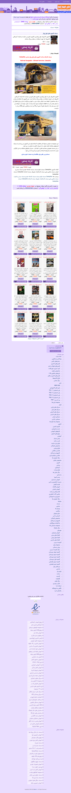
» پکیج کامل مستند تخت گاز (35, 202)
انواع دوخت (57, 470)
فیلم (60, 405)
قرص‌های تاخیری (55, 364)
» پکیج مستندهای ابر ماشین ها (49, 257)
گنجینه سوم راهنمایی (54, 562)
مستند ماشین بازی (53, 179)
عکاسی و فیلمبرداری (55, 456)
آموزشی (59, 436)
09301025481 (36, 24)
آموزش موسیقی (56, 533)
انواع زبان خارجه (55, 443)
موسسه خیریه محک (19, 17)
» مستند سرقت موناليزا (50, 284)
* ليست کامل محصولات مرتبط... (35, 339)
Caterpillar (49, 177)
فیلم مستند (39, 177)
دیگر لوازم (57, 581)
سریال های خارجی (55, 414)
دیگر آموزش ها (56, 458)
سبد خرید (57, 2)
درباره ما (50, 2)
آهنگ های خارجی (55, 540)
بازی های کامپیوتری (55, 388)
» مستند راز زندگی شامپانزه (20, 284)
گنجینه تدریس (57, 543)
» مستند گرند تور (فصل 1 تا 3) (20, 312)
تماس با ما (42, 2)
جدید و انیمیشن (56, 429)
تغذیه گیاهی (56, 485)
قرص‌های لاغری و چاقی (54, 376)
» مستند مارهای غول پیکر (50, 312)
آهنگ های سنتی (55, 535)
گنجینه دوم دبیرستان (54, 557)
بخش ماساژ (57, 439)
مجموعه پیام (56, 545)
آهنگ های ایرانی (55, 538)
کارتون (59, 424)
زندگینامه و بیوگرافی (55, 523)
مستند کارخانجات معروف (42, 179)
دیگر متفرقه (57, 528)
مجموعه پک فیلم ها (55, 422)
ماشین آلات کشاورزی (54, 494)
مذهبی (58, 506)
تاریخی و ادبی (56, 516)
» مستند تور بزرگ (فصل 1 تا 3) (35, 257)
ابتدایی (58, 569)
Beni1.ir (35, 789)
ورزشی (58, 465)
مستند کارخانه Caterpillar (28, 179)
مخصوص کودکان (55, 446)
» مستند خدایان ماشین (21, 202)
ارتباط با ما (58, 586)
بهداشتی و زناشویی (56, 359)
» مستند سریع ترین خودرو (20, 229)
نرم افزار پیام (56, 567)
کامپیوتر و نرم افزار (55, 453)
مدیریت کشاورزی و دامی (55, 482)
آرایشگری (57, 468)
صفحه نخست (66, 2)
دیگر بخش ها (56, 472)
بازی (60, 383)
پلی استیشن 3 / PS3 (54, 395)
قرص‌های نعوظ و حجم (54, 366)
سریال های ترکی (56, 410)
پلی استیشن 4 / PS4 (54, 398)
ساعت (58, 574)
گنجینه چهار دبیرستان (54, 552)
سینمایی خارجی (56, 419)
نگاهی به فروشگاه (56, 588)
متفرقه (56, 28)
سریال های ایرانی (55, 407)
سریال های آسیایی (55, 412)
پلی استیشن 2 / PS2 (54, 393)
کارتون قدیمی (56, 427)
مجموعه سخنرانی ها (55, 526)
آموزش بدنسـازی (56, 480)
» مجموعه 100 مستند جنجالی (35, 284)
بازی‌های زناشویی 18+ (54, 373)
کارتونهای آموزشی (55, 431)
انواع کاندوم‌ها (56, 378)
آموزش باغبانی (56, 489)
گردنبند (58, 576)
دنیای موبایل (57, 514)
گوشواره (58, 579)
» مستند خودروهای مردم (35, 229)
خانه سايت (58, 357)
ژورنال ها (57, 509)
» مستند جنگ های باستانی (49, 202)
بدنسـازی (59, 475)
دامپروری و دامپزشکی (54, 497)
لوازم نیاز (59, 571)
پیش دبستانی (56, 547)
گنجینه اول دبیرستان (54, 559)
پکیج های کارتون (55, 434)
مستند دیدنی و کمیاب (19, 177)
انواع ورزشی (57, 448)
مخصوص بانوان (56, 371)
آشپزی (58, 463)
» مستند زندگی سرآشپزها (21, 257)
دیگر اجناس (57, 381)
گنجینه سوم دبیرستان (54, 555)
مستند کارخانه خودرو (30, 177)
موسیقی (59, 530)
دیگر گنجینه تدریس (55, 550)
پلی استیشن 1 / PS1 (54, 390)
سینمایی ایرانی (56, 417)
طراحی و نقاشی (56, 451)
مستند (52, 28)
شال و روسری (56, 584)
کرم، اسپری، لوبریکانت (54, 369)
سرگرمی (58, 511)
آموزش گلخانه (56, 487)
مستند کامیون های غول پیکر (50, 34)
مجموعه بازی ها (56, 402)
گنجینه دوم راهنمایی (54, 564)
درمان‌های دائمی (55, 361)
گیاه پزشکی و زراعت (55, 492)
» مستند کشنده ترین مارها (35, 312)
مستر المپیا (57, 477)
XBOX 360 (57, 385)
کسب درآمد (57, 441)
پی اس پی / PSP (55, 400)
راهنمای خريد (57, 591)
